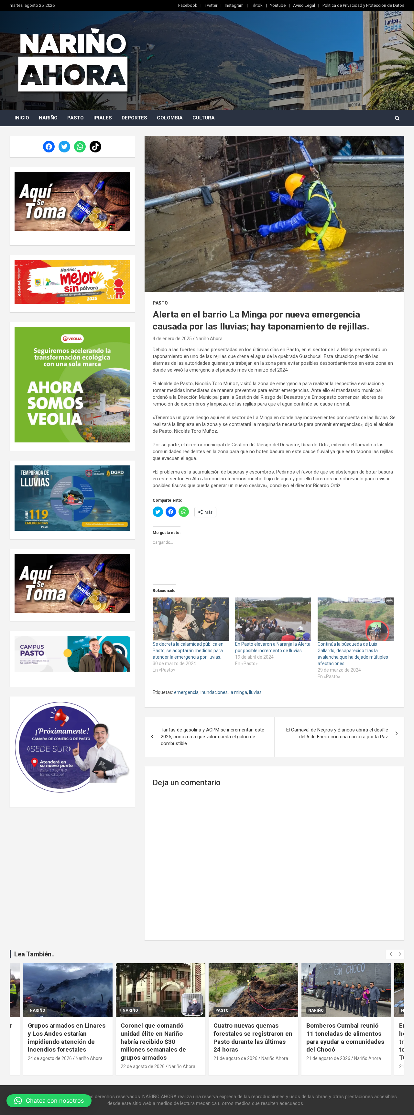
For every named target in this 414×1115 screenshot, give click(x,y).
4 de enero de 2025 (172, 338)
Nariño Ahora (209, 338)
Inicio (22, 118)
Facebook (187, 5)
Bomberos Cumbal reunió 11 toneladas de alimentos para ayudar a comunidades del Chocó (345, 1037)
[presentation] (390, 954)
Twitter (211, 5)
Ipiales (102, 118)
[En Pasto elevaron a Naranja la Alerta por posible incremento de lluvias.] (273, 619)
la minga (238, 692)
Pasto (75, 118)
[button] (49, 1100)
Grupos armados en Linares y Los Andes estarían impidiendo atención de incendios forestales (66, 1037)
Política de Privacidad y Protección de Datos (363, 5)
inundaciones (214, 692)
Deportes (134, 118)
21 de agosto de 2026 (235, 1058)
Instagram (234, 5)
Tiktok (257, 5)
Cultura (203, 118)
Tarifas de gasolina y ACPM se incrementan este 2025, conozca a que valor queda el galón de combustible (212, 736)
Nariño (48, 118)
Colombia (170, 118)
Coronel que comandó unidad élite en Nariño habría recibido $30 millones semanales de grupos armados (153, 1041)
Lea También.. (34, 954)
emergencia (186, 692)
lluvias (255, 692)
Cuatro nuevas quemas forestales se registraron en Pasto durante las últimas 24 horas (252, 1037)
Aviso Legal (304, 5)
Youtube (278, 5)
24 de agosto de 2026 (50, 1058)
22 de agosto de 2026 (143, 1066)
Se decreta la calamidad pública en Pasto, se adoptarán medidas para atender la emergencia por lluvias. (188, 650)
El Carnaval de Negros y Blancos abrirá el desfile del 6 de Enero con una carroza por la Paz (337, 733)
